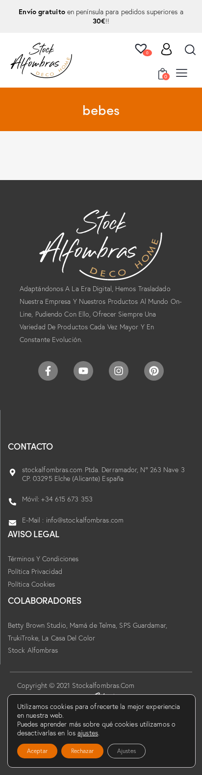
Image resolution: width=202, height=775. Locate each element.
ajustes (87, 733)
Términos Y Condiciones (43, 558)
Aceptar (37, 750)
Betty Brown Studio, (39, 625)
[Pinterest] (154, 371)
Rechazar (82, 750)
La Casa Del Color (68, 638)
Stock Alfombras (33, 650)
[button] (181, 72)
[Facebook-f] (48, 371)
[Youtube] (83, 371)
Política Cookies (31, 584)
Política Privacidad (35, 571)
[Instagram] (118, 371)
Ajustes (126, 750)
